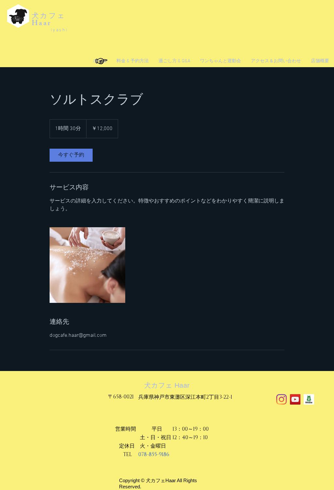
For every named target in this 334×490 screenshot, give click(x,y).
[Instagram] (281, 399)
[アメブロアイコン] (309, 399)
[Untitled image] (87, 265)
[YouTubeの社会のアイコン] (295, 399)
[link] (71, 155)
